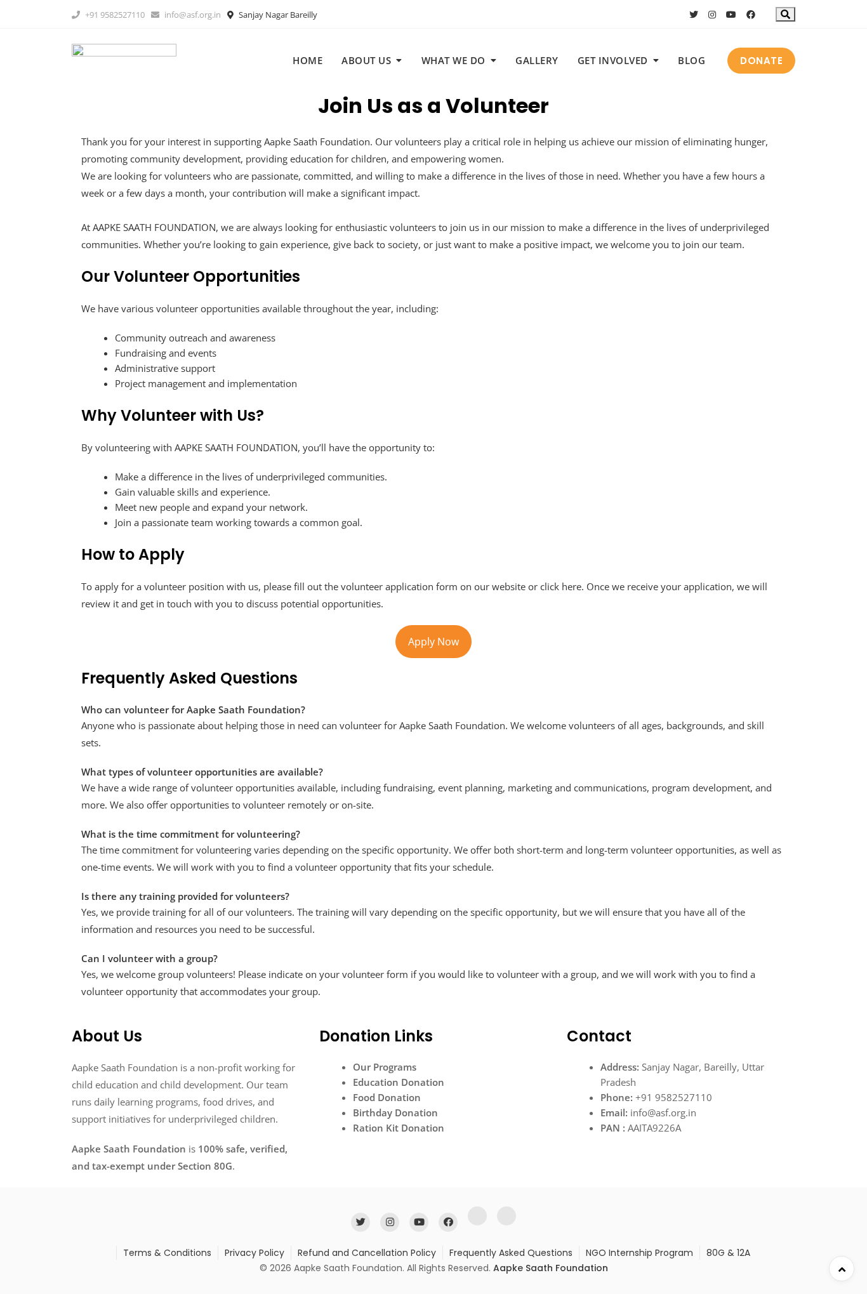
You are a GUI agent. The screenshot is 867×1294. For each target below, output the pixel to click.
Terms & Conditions (167, 1252)
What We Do (453, 60)
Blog (691, 60)
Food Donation (387, 1097)
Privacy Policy (254, 1252)
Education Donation (398, 1082)
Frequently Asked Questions (510, 1252)
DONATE (761, 60)
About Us (366, 60)
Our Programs (384, 1066)
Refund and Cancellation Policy (367, 1252)
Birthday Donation (395, 1112)
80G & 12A (728, 1252)
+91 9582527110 (114, 14)
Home (307, 60)
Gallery (537, 60)
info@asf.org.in (191, 14)
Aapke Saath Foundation (550, 1268)
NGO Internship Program (639, 1252)
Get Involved (613, 60)
